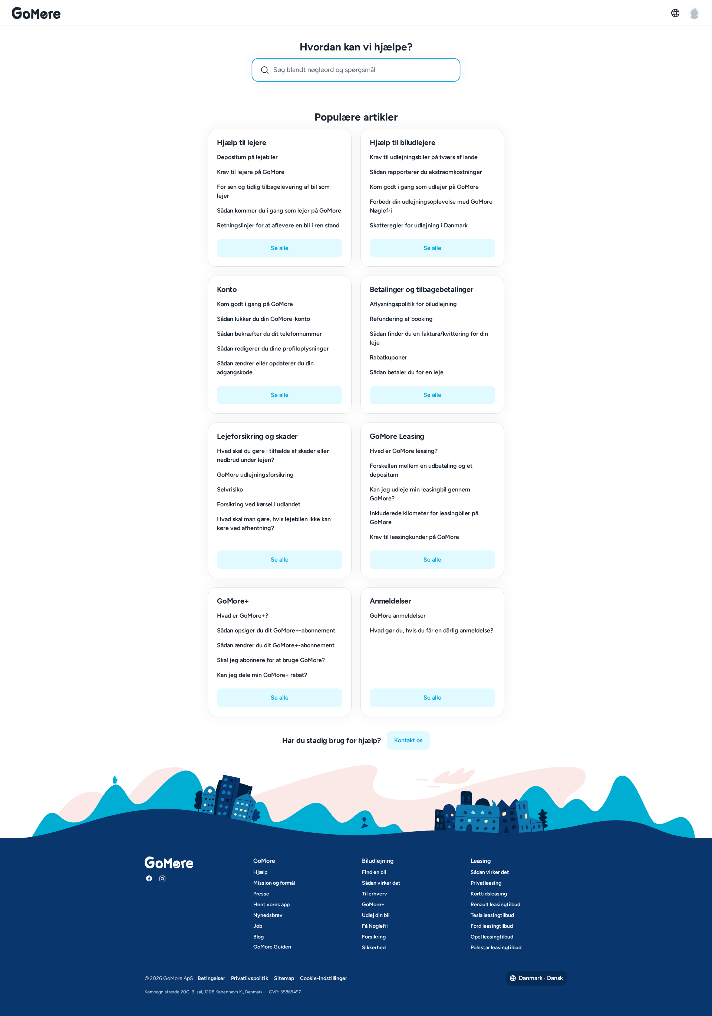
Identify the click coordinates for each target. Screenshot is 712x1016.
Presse (261, 894)
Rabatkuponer (388, 357)
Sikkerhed (374, 947)
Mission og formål (274, 883)
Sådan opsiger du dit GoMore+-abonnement (276, 630)
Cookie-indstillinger (323, 978)
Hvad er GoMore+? (242, 615)
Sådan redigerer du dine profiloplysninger (273, 348)
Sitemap (284, 978)
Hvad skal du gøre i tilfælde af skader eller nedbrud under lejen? (273, 455)
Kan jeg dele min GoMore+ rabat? (262, 674)
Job (257, 926)
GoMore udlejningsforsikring (255, 474)
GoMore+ (373, 904)
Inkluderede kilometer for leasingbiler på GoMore (424, 518)
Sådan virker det (381, 883)
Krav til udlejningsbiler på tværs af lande (424, 157)
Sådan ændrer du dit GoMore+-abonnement (275, 645)
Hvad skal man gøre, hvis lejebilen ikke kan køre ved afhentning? (274, 524)
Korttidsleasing (489, 894)
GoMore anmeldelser (398, 615)
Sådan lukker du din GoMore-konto (263, 318)
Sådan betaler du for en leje (407, 372)
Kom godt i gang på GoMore (255, 304)
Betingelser (211, 978)
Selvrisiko (230, 489)
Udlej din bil (375, 915)
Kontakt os (408, 740)
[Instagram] (162, 878)
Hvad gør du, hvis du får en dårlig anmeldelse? (431, 630)
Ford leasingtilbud (492, 926)
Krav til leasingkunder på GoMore (414, 536)
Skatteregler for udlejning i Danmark (419, 225)
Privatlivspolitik (249, 978)
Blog (258, 937)
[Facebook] (149, 878)
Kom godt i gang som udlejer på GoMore (424, 186)
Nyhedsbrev (268, 915)
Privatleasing (486, 883)
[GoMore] (36, 13)
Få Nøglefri (375, 926)
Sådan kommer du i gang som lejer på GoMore (279, 210)
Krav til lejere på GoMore (250, 171)
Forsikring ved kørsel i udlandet (258, 504)
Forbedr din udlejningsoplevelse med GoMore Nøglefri (431, 206)
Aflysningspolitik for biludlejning (413, 304)
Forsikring (374, 937)
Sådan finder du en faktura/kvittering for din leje (429, 338)
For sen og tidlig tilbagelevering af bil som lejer (273, 191)
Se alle (280, 247)
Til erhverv (374, 894)
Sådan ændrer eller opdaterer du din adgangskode (265, 368)
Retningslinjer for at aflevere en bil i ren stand (278, 225)
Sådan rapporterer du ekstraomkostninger (426, 171)
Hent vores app (271, 904)
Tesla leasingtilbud (492, 915)
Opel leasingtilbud (492, 937)
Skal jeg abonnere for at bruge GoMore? (271, 660)
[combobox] (356, 70)
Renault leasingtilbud (495, 904)
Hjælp (260, 872)
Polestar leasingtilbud (496, 947)
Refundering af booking (401, 318)
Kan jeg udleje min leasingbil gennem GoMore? (420, 494)
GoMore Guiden (272, 947)
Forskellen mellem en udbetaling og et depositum (421, 470)
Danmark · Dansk (541, 978)
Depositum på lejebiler (247, 157)
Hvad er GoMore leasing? (404, 450)
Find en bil (374, 872)
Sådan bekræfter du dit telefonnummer (269, 333)
